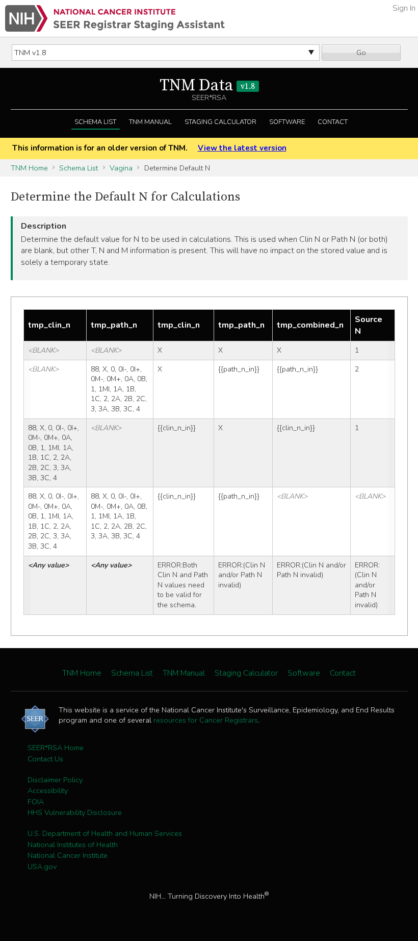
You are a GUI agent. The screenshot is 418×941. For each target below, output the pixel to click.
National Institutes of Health (73, 844)
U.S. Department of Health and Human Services (105, 833)
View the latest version (242, 148)
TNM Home (29, 168)
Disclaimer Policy (55, 780)
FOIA (36, 802)
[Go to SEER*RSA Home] (115, 18)
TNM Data (207, 86)
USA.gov (42, 866)
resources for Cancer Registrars (205, 720)
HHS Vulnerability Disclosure (75, 812)
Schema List (95, 122)
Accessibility (48, 790)
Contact (333, 122)
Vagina (121, 168)
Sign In (404, 8)
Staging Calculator (220, 122)
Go (361, 52)
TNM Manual (150, 122)
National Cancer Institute (68, 855)
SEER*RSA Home (56, 747)
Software (287, 122)
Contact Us (45, 759)
